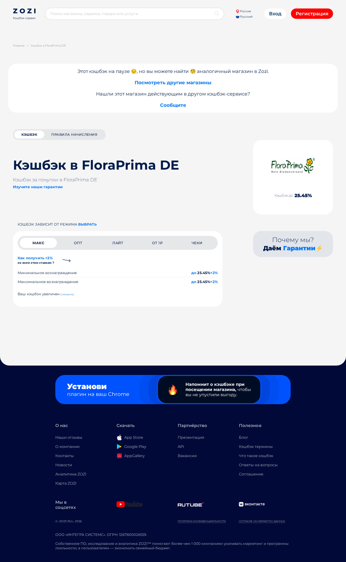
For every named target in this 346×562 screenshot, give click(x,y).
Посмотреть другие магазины (173, 82)
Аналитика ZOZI (70, 474)
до (193, 273)
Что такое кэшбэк (256, 456)
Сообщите (173, 105)
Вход (275, 13)
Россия (245, 11)
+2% (214, 273)
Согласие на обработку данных (262, 521)
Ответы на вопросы (258, 465)
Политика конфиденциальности (202, 521)
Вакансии (187, 456)
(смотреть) (67, 294)
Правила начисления (74, 134)
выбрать (87, 224)
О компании (67, 446)
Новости (63, 465)
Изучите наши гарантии (38, 187)
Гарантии (299, 248)
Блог (243, 437)
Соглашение (251, 474)
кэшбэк (29, 134)
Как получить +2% (36, 260)
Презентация (191, 437)
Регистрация (312, 13)
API (181, 446)
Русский (246, 16)
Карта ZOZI (65, 483)
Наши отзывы (68, 437)
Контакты (64, 456)
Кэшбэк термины (256, 446)
